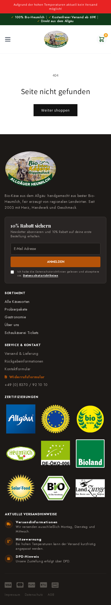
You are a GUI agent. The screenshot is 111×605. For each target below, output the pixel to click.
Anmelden (55, 261)
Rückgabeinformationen (24, 361)
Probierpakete (16, 309)
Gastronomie (15, 317)
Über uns (12, 324)
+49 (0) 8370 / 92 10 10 (26, 384)
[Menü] (7, 39)
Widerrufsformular (27, 377)
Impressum (12, 595)
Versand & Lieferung (21, 353)
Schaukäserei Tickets (21, 332)
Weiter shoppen (55, 110)
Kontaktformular (18, 369)
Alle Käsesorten (17, 301)
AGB (51, 595)
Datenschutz (34, 595)
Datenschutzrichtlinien (40, 275)
